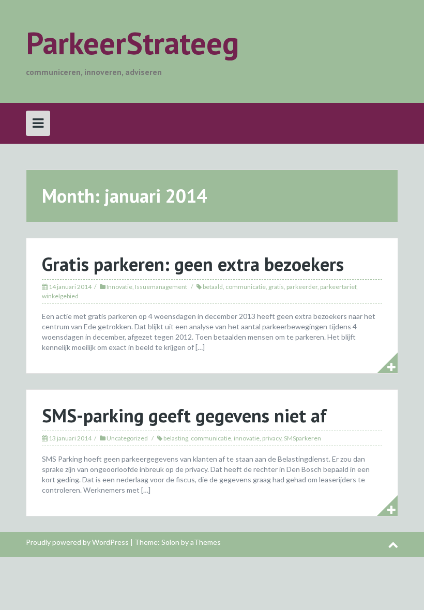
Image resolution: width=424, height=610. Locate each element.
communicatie (245, 287)
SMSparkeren (302, 438)
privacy (271, 438)
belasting (175, 438)
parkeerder (301, 287)
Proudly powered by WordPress (77, 542)
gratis (276, 287)
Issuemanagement (161, 287)
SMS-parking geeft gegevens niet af (184, 415)
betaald (213, 287)
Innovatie (119, 287)
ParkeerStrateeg (132, 43)
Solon (170, 542)
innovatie (247, 438)
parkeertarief (338, 287)
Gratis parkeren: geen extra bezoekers (193, 264)
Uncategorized (127, 438)
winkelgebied (60, 296)
